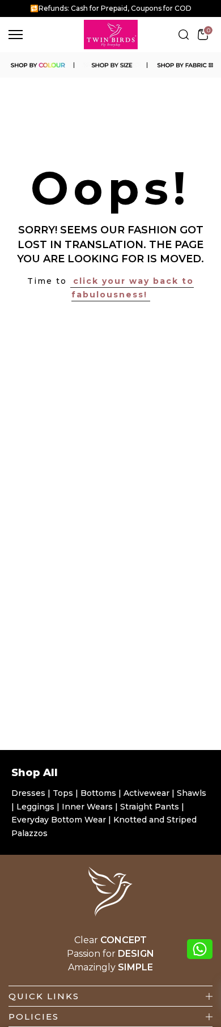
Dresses (29, 793)
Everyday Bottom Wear (58, 820)
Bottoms (99, 793)
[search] (183, 34)
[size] (110, 65)
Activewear (148, 793)
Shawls (191, 793)
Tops (64, 793)
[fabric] (184, 65)
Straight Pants (149, 807)
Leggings (35, 807)
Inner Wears (87, 807)
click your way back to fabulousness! (132, 288)
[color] (37, 65)
